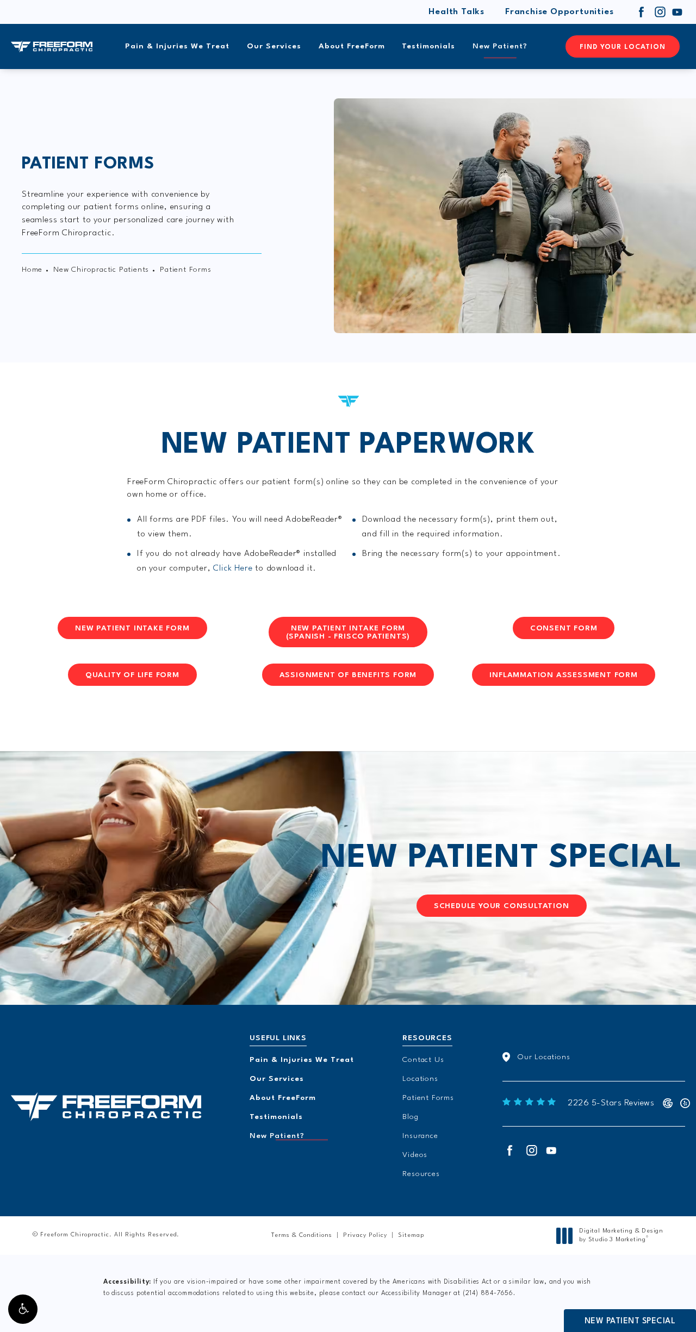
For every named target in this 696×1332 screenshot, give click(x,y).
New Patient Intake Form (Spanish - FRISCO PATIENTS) (348, 632)
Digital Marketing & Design (621, 1236)
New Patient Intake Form (132, 628)
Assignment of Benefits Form (348, 675)
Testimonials (428, 46)
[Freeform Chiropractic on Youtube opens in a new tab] (677, 11)
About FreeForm (352, 46)
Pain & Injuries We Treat (177, 46)
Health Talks (456, 12)
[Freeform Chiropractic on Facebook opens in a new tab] (641, 11)
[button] (23, 1309)
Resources (420, 1174)
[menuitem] (641, 11)
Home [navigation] (32, 269)
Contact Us (423, 1060)
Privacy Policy (365, 1236)
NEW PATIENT (501, 858)
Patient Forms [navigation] (185, 269)
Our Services (274, 46)
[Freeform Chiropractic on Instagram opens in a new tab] (659, 11)
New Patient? (500, 46)
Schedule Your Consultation (501, 906)
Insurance (420, 1136)
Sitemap (411, 1236)
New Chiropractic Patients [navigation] (101, 269)
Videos (414, 1155)
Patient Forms (427, 1098)
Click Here (232, 568)
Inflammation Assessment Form (563, 675)
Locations (420, 1079)
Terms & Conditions (301, 1236)
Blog (410, 1117)
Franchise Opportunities (559, 12)
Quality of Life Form (132, 675)
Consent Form (564, 628)
